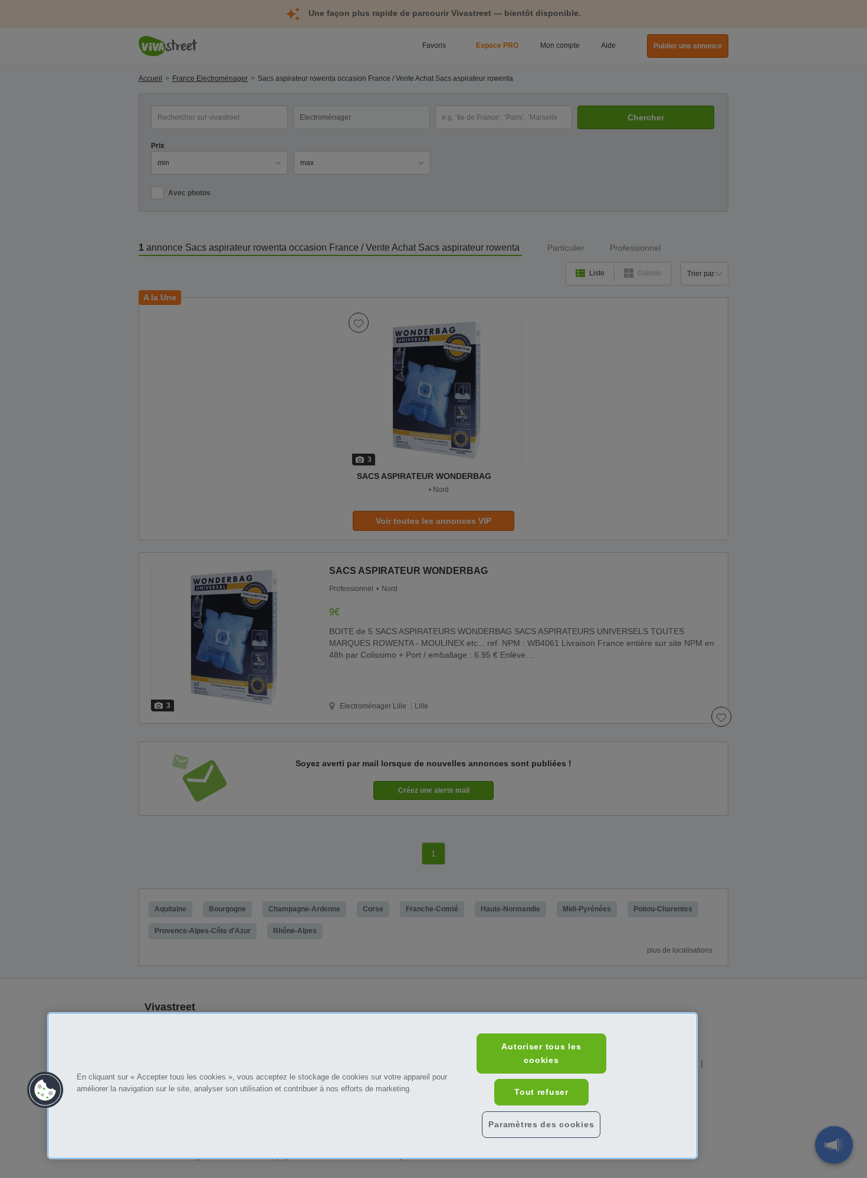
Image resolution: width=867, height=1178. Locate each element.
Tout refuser (541, 1092)
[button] (45, 1090)
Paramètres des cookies (541, 1124)
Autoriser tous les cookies (541, 1053)
